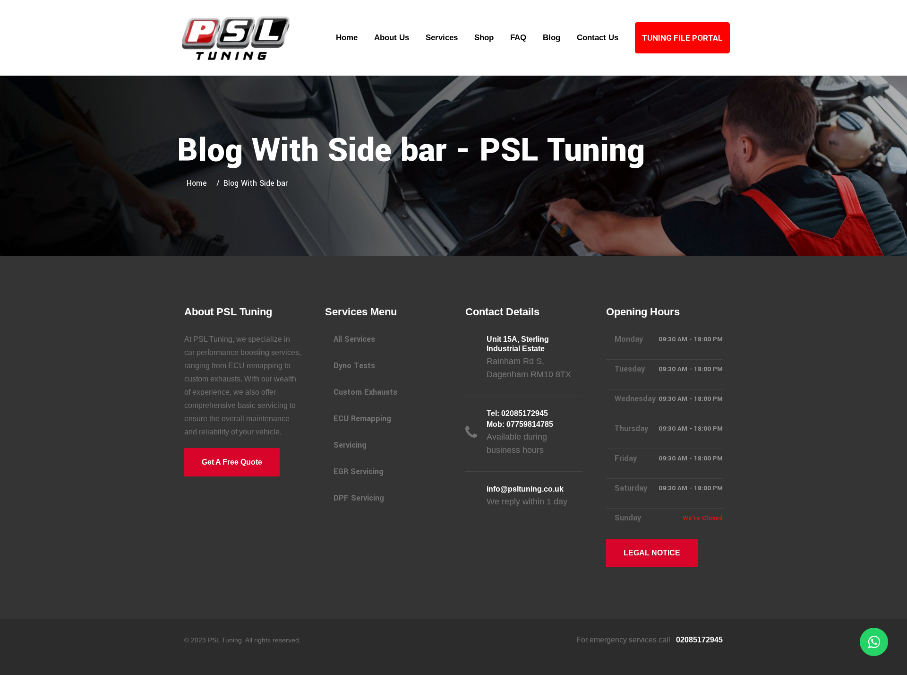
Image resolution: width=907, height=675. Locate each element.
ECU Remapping (362, 418)
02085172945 (698, 640)
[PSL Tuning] (236, 37)
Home (347, 37)
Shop (484, 37)
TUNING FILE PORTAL (682, 38)
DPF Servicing (359, 498)
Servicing (350, 445)
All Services (354, 339)
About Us (391, 37)
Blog (551, 37)
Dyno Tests (354, 365)
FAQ (518, 37)
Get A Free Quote (232, 462)
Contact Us (597, 37)
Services (442, 37)
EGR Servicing (359, 471)
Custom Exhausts (365, 392)
